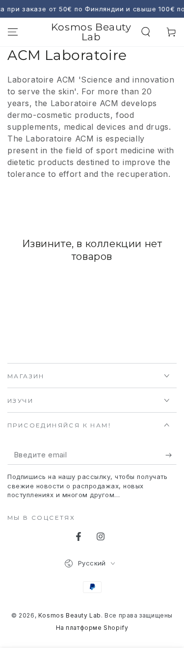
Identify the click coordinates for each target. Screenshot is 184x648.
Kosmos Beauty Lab (69, 615)
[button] (145, 32)
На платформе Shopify (92, 627)
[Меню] (13, 32)
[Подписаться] (171, 455)
